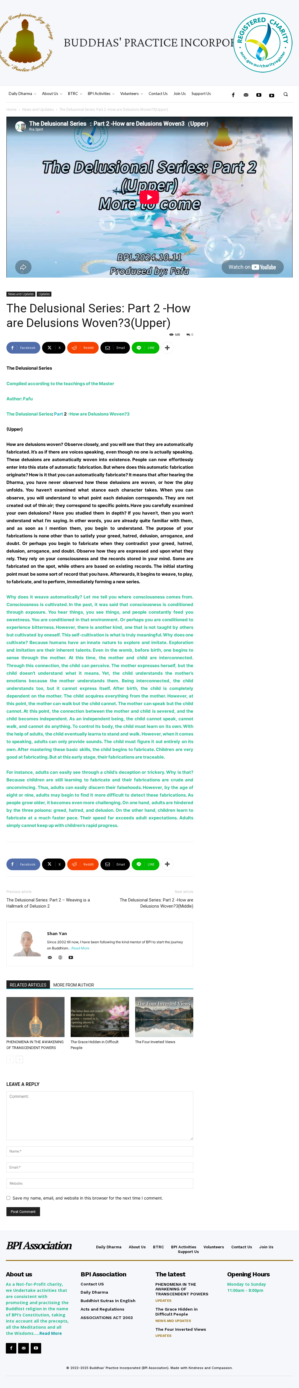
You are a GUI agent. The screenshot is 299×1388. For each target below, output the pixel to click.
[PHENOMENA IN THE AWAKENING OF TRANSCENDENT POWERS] (35, 1017)
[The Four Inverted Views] (164, 1017)
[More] (167, 348)
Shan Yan (57, 933)
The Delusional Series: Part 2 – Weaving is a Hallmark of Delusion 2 (48, 903)
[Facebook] (233, 95)
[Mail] (245, 95)
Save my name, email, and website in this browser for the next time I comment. (88, 1197)
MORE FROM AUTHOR (73, 985)
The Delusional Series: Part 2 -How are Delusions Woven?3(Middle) (156, 903)
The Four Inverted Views (155, 1042)
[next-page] (19, 1059)
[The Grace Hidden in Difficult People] (100, 1017)
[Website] (62, 957)
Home (11, 109)
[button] (285, 93)
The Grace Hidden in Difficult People (176, 1311)
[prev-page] (10, 1059)
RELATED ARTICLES (28, 985)
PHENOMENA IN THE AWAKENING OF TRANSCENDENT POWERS (181, 1289)
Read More (50, 1333)
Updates (44, 294)
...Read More (79, 948)
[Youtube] (271, 95)
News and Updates (38, 109)
